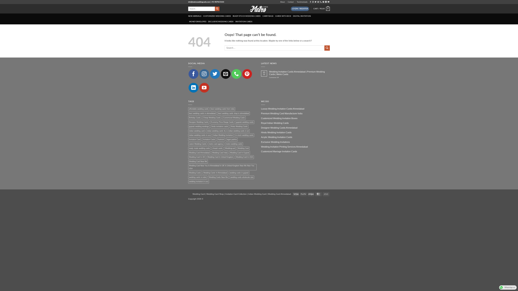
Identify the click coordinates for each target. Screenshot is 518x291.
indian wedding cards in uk (238, 131)
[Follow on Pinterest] (323, 2)
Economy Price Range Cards (222, 122)
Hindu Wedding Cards (239, 126)
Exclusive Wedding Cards (221, 21)
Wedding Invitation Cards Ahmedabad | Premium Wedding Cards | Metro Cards (297, 73)
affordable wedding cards (198, 109)
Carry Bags (268, 16)
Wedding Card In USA (244, 157)
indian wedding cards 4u (216, 131)
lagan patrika (232, 139)
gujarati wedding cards (244, 122)
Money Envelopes (197, 21)
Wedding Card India (219, 153)
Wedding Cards (195, 173)
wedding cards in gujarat (239, 173)
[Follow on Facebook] (310, 2)
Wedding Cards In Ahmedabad (215, 173)
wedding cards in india (197, 177)
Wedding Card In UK (197, 157)
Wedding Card (243, 148)
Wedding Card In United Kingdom (220, 157)
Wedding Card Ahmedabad (199, 153)
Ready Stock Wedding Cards (246, 16)
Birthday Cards (195, 118)
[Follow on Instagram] (313, 2)
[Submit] (217, 9)
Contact (291, 2)
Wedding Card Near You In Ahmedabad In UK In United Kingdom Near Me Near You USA (221, 167)
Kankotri (221, 139)
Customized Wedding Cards (217, 16)
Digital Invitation (302, 16)
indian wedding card (196, 131)
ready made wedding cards (199, 148)
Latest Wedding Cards (197, 144)
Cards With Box (283, 16)
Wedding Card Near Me (198, 161)
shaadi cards (217, 148)
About (282, 2)
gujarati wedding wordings (199, 126)
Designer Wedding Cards (198, 122)
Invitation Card (194, 139)
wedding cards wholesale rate (241, 177)
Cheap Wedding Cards (212, 118)
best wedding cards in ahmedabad (202, 113)
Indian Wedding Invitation (223, 135)
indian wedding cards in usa (200, 135)
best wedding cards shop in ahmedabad (233, 113)
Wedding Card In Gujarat (239, 153)
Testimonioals (302, 2)
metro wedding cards (234, 144)
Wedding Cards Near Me (218, 177)
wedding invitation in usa (198, 182)
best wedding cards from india (222, 109)
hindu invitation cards (220, 126)
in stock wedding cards (244, 135)
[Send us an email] (318, 2)
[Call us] (321, 2)
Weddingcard (230, 148)
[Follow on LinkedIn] (326, 2)
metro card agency (216, 144)
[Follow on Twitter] (315, 2)
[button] (300, 9)
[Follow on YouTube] (328, 2)
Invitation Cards (243, 21)
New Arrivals (194, 16)
